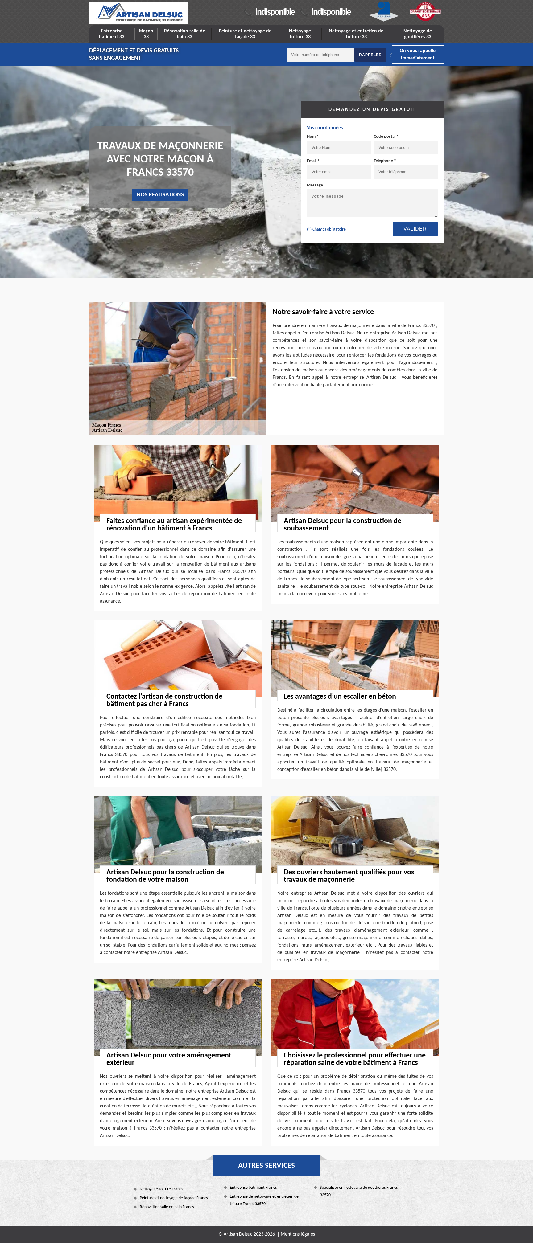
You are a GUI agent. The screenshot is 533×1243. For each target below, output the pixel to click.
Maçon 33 (146, 34)
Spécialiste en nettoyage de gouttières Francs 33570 (359, 1191)
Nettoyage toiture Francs (161, 1189)
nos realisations (160, 195)
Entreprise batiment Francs (253, 1187)
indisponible (275, 12)
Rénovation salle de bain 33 (184, 34)
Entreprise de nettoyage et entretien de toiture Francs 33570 (264, 1200)
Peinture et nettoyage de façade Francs (174, 1198)
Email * (313, 161)
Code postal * (386, 136)
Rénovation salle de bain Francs (167, 1207)
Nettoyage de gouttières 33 (417, 34)
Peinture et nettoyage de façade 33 (245, 34)
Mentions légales (298, 1234)
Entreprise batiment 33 (111, 34)
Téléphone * (385, 161)
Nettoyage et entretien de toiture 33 (356, 34)
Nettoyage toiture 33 (300, 34)
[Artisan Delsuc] (138, 13)
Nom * (313, 136)
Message (315, 185)
